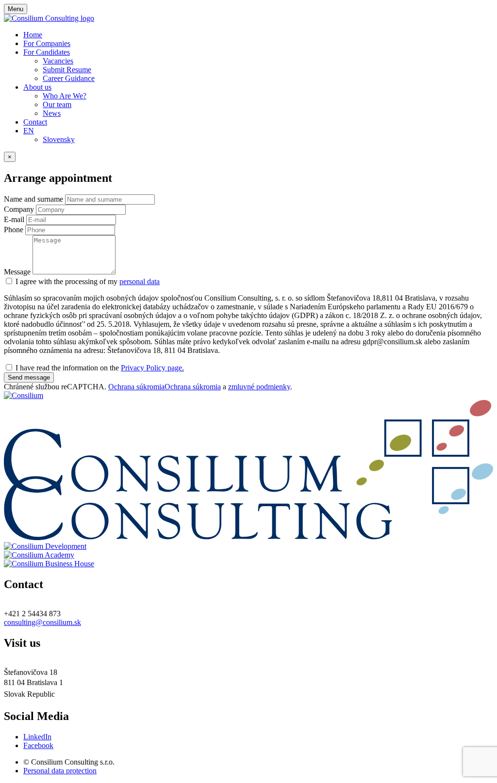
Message (17, 272)
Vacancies (58, 61)
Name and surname (33, 199)
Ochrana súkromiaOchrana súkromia (164, 387)
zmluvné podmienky (259, 387)
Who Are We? (64, 96)
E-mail (14, 219)
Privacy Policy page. (152, 368)
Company (19, 209)
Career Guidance (69, 78)
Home (32, 35)
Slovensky (59, 139)
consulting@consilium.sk (42, 622)
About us (37, 87)
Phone (13, 229)
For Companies (46, 43)
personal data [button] (139, 281)
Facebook (38, 745)
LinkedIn (37, 737)
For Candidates (46, 52)
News (52, 113)
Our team (57, 104)
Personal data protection (60, 771)
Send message (29, 377)
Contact (35, 122)
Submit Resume (67, 69)
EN (28, 131)
